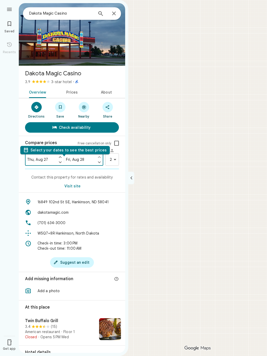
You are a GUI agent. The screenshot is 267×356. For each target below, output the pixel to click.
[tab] (37, 91)
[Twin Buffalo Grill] (72, 329)
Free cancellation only (94, 143)
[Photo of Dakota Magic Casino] (72, 34)
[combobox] (61, 13)
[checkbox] (116, 143)
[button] (72, 291)
